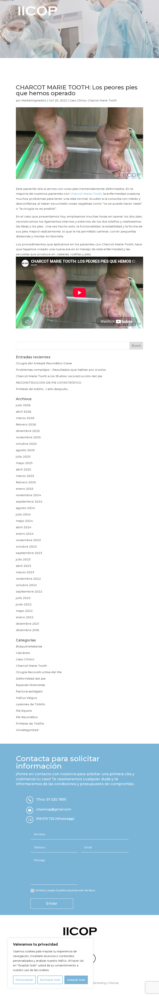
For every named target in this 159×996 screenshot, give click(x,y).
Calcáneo (23, 653)
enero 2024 (25, 533)
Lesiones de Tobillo (30, 704)
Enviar (51, 903)
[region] (50, 963)
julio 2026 (23, 405)
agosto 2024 (25, 508)
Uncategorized (27, 730)
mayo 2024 (24, 521)
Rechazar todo (50, 980)
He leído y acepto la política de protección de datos (65, 890)
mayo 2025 (24, 463)
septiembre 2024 (29, 501)
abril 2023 (23, 566)
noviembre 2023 (28, 540)
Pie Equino (24, 710)
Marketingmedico (34, 100)
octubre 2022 (26, 585)
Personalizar (24, 980)
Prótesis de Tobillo (30, 723)
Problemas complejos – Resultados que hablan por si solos (61, 370)
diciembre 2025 (28, 431)
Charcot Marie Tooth (102, 100)
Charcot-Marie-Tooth (86, 194)
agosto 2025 (25, 450)
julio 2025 (23, 456)
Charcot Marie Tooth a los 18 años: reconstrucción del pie (59, 376)
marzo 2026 (25, 418)
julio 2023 (23, 559)
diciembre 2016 (27, 630)
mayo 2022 (24, 611)
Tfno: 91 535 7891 (51, 799)
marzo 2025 (25, 476)
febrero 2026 (26, 424)
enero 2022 (25, 617)
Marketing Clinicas (105, 983)
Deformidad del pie (31, 678)
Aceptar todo (76, 980)
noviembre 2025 (28, 437)
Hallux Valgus (26, 698)
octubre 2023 (26, 546)
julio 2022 (23, 598)
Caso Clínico (77, 100)
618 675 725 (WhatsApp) (55, 819)
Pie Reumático (27, 717)
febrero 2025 (26, 482)
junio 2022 (24, 604)
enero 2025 (24, 489)
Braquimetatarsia (29, 646)
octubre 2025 (26, 444)
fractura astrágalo (29, 691)
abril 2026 (23, 411)
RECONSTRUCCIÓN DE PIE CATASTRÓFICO (48, 382)
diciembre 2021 (27, 623)
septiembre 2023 (29, 553)
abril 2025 (23, 469)
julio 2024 (23, 514)
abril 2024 (23, 527)
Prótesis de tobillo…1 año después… (42, 389)
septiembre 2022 (29, 591)
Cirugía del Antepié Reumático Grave (44, 363)
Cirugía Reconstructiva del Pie (39, 672)
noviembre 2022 (28, 578)
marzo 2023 (25, 572)
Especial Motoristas (30, 685)
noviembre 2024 (28, 495)
